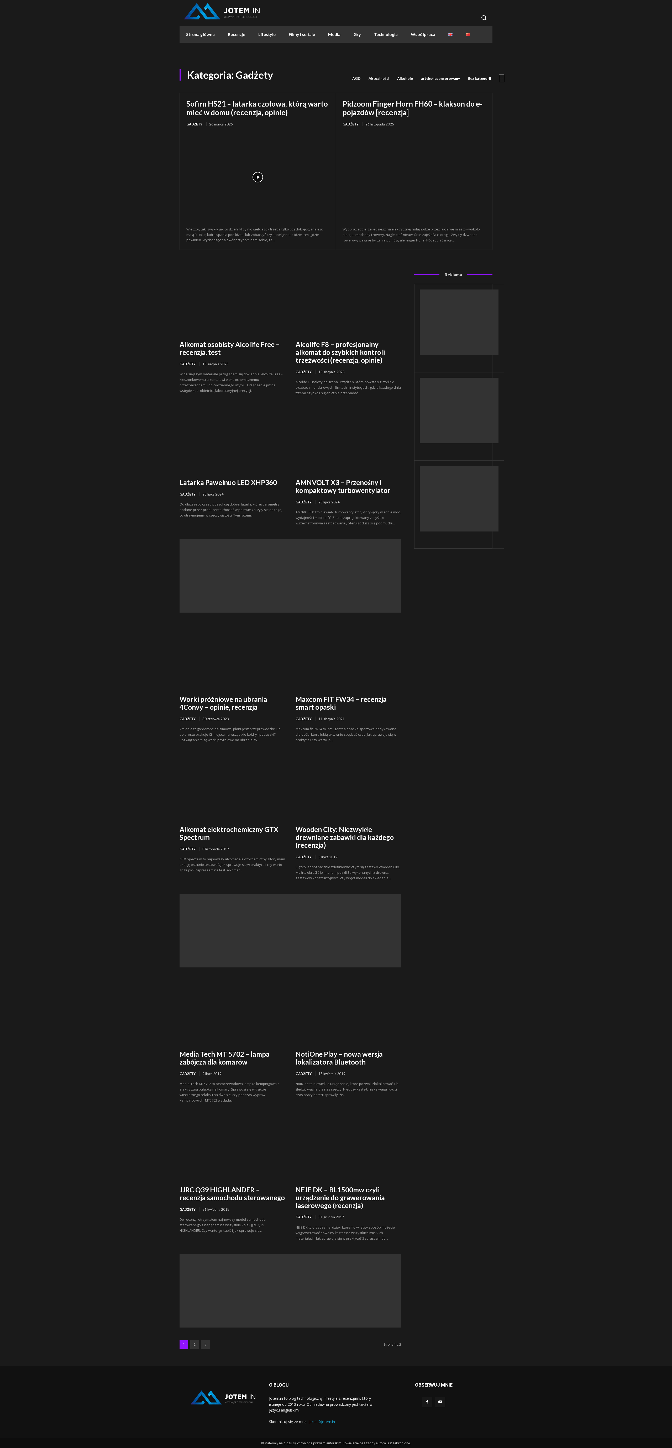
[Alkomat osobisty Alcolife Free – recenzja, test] (232, 302)
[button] (483, 17)
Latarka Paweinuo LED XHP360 (228, 482)
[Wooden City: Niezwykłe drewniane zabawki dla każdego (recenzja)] (348, 787)
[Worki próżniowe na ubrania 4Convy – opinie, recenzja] (232, 657)
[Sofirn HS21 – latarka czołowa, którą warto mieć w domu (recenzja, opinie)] (257, 177)
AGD (356, 78)
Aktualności (379, 78)
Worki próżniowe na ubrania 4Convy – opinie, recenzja (223, 703)
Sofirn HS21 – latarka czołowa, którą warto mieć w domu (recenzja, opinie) (257, 108)
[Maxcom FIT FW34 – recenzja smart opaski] (348, 657)
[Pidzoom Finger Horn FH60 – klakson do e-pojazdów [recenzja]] (414, 177)
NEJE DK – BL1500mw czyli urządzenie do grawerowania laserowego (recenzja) (340, 1198)
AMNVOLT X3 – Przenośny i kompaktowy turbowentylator (343, 486)
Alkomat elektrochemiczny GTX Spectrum (229, 833)
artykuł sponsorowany (440, 78)
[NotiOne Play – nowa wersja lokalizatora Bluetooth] (348, 1012)
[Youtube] (440, 1402)
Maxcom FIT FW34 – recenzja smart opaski (341, 703)
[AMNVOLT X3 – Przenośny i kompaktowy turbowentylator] (348, 440)
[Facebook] (427, 1402)
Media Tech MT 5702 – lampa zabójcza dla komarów (225, 1058)
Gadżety (194, 124)
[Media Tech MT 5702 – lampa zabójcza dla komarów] (232, 1012)
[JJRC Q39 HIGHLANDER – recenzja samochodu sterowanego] (232, 1147)
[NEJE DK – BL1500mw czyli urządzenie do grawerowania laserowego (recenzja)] (348, 1147)
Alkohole (405, 78)
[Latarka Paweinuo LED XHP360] (232, 440)
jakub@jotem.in (321, 1421)
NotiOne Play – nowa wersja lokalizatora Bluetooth (339, 1058)
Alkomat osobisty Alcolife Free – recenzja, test (230, 348)
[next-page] (205, 1344)
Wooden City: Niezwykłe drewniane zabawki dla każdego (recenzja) (345, 837)
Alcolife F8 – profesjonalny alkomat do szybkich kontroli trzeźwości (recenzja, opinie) (340, 352)
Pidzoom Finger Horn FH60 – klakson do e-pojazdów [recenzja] (412, 108)
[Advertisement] (290, 576)
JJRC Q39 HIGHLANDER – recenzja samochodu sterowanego (232, 1194)
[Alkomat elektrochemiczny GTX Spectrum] (232, 787)
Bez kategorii (479, 78)
